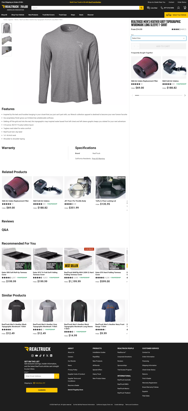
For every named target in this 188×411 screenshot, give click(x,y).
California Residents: (90, 159)
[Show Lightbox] (70, 64)
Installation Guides (99, 352)
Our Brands (72, 361)
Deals (81, 15)
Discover (91, 15)
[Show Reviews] (179, 29)
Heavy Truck (97, 374)
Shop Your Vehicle (17, 15)
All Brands (96, 365)
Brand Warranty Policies (150, 387)
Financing (145, 361)
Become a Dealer (73, 385)
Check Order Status (148, 370)
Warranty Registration (149, 383)
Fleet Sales (145, 396)
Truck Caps (63, 15)
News (70, 365)
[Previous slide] (132, 95)
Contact (171, 2)
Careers (70, 357)
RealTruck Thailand (124, 393)
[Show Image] (7, 28)
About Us (71, 352)
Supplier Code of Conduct (76, 374)
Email (26, 372)
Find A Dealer (146, 378)
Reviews (120, 361)
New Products (33, 15)
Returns (145, 374)
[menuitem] (4, 15)
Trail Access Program (125, 370)
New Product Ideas (99, 378)
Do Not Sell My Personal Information (84, 404)
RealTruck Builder (95, 2)
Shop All (4, 15)
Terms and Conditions (131, 404)
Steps (73, 15)
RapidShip (96, 357)
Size (132, 35)
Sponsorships (122, 365)
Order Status (182, 2)
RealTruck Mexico (123, 388)
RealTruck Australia (124, 380)
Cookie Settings (119, 404)
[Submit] (56, 376)
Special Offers (97, 370)
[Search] (141, 8)
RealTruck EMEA (123, 384)
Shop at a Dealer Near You (156, 2)
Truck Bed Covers (48, 15)
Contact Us (146, 352)
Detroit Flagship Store (75, 390)
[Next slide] (185, 95)
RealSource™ (122, 352)
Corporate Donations (125, 357)
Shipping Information (149, 365)
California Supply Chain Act (105, 404)
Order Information (148, 357)
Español (145, 391)
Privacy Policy (72, 370)
